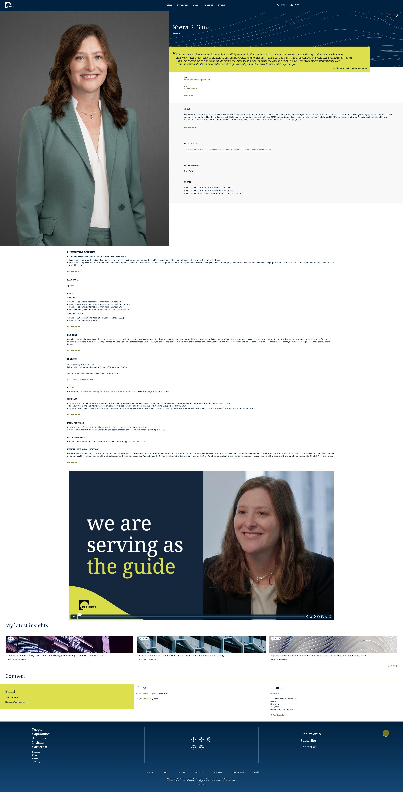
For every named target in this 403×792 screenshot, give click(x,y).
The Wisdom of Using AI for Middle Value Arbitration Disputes (108, 391)
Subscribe (308, 740)
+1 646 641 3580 (143, 698)
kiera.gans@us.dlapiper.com (197, 79)
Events (35, 758)
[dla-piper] (10, 5)
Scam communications (238, 772)
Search (283, 5)
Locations (36, 752)
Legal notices (166, 772)
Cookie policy (182, 772)
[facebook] (193, 739)
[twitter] (209, 739)
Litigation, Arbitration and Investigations (224, 149)
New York (188, 95)
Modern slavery (199, 772)
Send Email (10, 697)
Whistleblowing (218, 772)
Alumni (35, 762)
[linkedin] (193, 747)
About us (197, 5)
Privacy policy (149, 772)
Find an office (311, 734)
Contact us (309, 747)
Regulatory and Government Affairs (258, 149)
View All (391, 666)
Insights (209, 5)
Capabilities (182, 5)
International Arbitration (195, 149)
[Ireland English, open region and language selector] (292, 5)
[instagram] (201, 739)
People (169, 5)
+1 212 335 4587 (191, 88)
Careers (221, 5)
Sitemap (254, 772)
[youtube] (201, 747)
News (34, 755)
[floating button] (386, 733)
